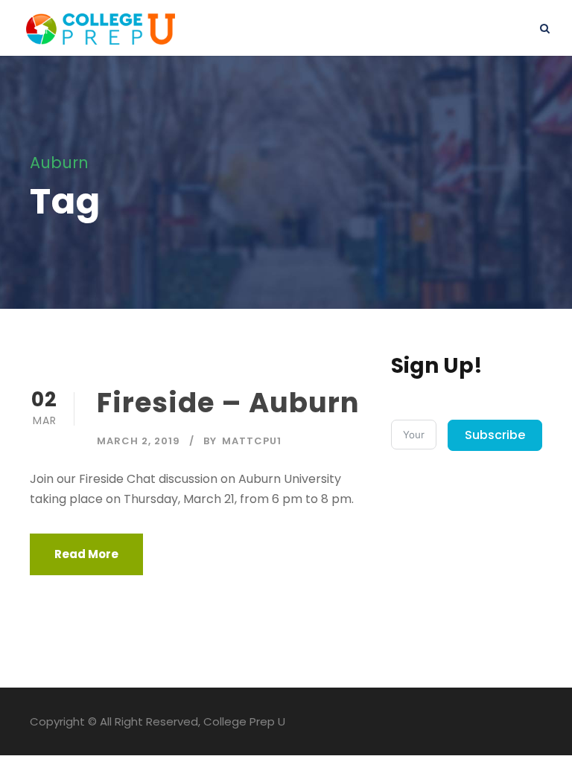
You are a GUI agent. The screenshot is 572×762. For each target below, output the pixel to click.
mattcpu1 (252, 441)
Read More (86, 554)
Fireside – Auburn (228, 402)
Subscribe (495, 435)
